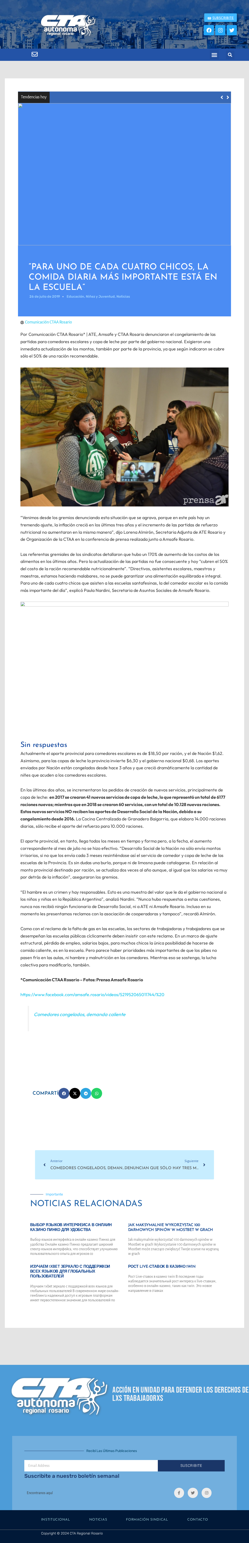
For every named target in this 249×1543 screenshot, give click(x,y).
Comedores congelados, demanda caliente (79, 1014)
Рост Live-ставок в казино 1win (162, 1267)
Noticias (98, 1520)
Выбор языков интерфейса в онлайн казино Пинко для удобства (113, 97)
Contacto (197, 1520)
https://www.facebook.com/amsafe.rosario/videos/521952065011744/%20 (92, 994)
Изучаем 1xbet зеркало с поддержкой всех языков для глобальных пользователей (70, 1271)
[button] (214, 54)
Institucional (55, 1520)
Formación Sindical (147, 1520)
